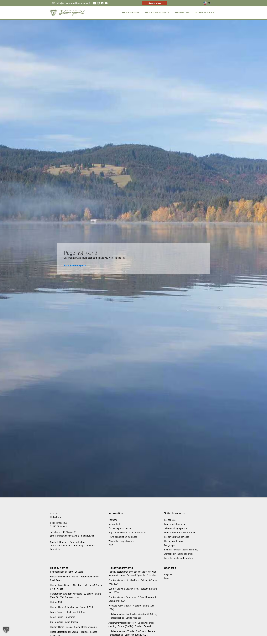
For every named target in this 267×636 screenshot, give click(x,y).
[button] (6, 630)
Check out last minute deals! (96, 336)
